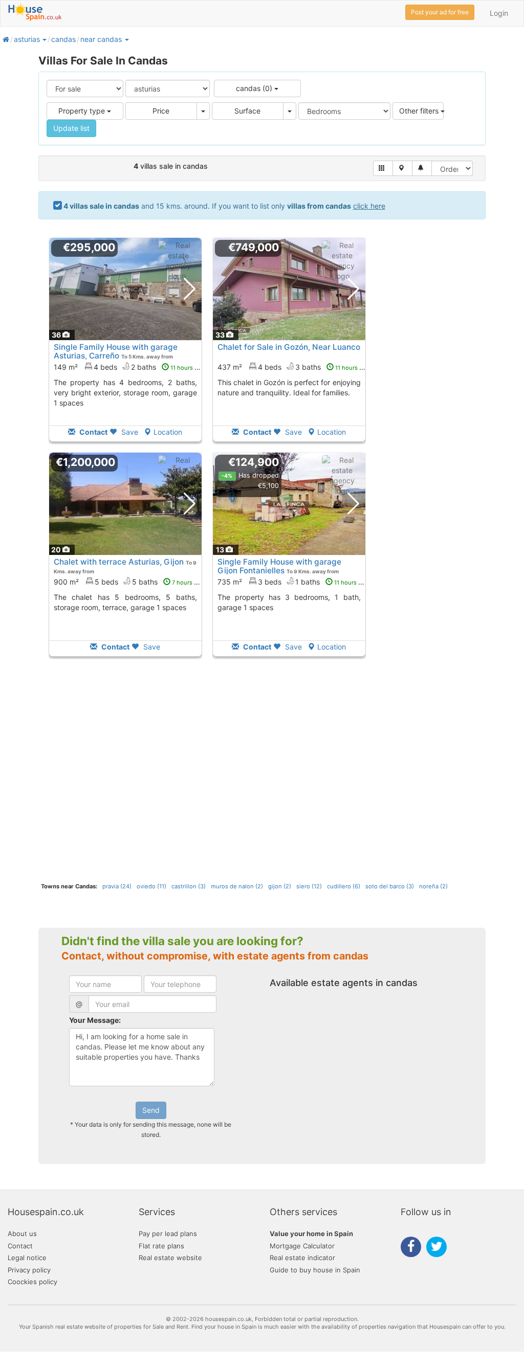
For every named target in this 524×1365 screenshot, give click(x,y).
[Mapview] (402, 168)
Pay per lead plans (168, 1233)
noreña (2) (433, 886)
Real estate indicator (302, 1258)
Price (160, 110)
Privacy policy (29, 1270)
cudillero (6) (343, 886)
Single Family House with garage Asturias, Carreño (116, 351)
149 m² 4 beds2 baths (129, 367)
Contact (20, 1246)
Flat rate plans (161, 1246)
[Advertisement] (125, 776)
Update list (71, 128)
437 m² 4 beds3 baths (293, 367)
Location (168, 432)
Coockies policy (32, 1282)
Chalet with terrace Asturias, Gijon (119, 562)
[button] (44, 39)
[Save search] (422, 168)
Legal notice (27, 1258)
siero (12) (309, 886)
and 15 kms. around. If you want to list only (224, 206)
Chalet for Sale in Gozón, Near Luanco (288, 347)
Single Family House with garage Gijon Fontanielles (279, 566)
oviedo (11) (151, 886)
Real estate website (170, 1258)
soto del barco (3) (389, 886)
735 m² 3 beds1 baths (292, 581)
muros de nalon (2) (237, 886)
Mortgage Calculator (302, 1246)
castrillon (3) (188, 886)
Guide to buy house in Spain (315, 1270)
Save (128, 432)
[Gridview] (383, 168)
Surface (247, 110)
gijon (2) (279, 886)
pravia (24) (117, 886)
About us (22, 1233)
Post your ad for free (440, 12)
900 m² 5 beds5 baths (129, 581)
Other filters (420, 110)
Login (499, 13)
